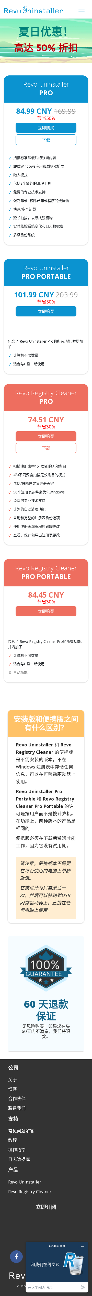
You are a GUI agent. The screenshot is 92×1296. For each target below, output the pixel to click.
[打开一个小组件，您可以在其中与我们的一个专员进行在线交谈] (57, 1267)
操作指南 (17, 1150)
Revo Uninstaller (24, 1182)
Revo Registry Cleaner (29, 1191)
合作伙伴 (17, 1098)
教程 (12, 1140)
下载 (46, 139)
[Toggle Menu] (81, 9)
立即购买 (46, 128)
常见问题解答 (21, 1131)
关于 (12, 1080)
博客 (12, 1089)
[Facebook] (16, 1256)
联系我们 (17, 1108)
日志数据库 (19, 1159)
